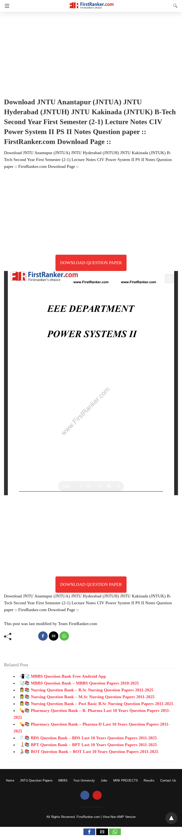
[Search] (174, 6)
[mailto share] (53, 636)
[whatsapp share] (64, 636)
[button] (89, 832)
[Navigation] (6, 6)
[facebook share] (43, 636)
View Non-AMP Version (119, 817)
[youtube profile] (97, 795)
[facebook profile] (84, 795)
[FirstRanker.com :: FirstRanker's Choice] (91, 3)
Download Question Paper (91, 262)
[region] (91, 53)
